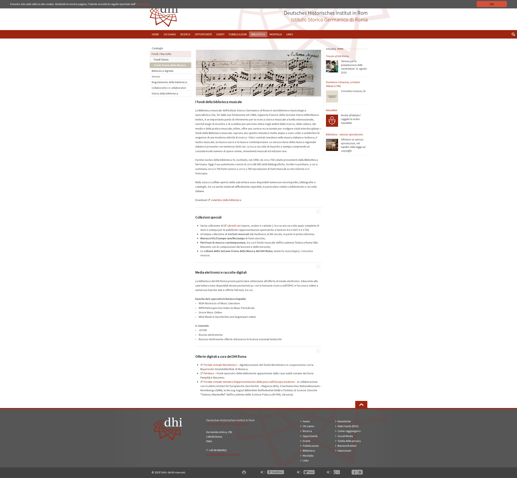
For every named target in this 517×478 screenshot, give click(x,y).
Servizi (156, 76)
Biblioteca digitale (162, 71)
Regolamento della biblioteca (169, 82)
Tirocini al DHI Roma (337, 56)
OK (492, 4)
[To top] (318, 211)
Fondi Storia (161, 59)
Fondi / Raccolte (161, 54)
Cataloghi (157, 48)
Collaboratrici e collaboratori (169, 88)
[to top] (361, 404)
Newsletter (331, 110)
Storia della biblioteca (165, 93)
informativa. (144, 4)
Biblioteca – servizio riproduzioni (344, 134)
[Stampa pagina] (244, 472)
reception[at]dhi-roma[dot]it (223, 454)
